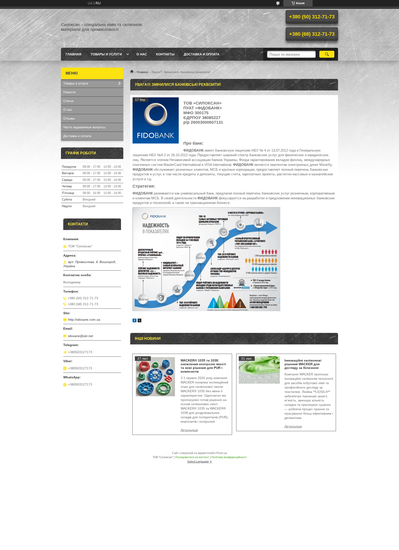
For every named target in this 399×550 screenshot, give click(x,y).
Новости (69, 92)
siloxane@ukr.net (80, 336)
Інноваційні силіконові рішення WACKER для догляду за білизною (302, 364)
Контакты (165, 54)
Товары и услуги (106, 54)
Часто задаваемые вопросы (84, 127)
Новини (142, 72)
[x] (139, 321)
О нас (141, 54)
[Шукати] (326, 54)
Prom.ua (221, 453)
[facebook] (134, 321)
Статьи (68, 101)
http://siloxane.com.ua (84, 319)
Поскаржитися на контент (192, 457)
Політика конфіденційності (229, 457)
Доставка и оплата (201, 54)
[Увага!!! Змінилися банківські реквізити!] (156, 120)
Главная (73, 54)
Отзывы (69, 118)
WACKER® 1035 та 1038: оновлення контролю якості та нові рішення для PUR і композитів (203, 366)
